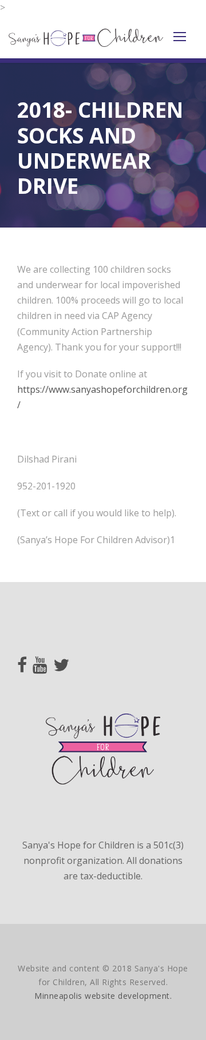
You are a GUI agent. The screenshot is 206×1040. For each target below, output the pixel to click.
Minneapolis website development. (103, 995)
